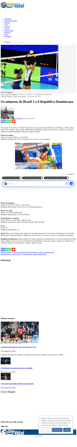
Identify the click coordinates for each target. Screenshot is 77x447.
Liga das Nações (11, 94)
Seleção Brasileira (20, 96)
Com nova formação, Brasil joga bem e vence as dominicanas (27, 252)
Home (3, 94)
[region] (55, 424)
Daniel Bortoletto (18, 118)
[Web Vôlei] (12, 7)
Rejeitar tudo (57, 430)
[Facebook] (2, 121)
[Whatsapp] (10, 121)
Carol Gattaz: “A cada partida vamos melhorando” (23, 254)
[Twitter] (6, 121)
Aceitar (67, 430)
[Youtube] (13, 121)
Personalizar (46, 430)
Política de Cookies (63, 425)
